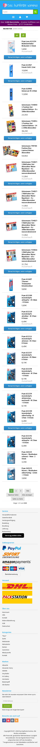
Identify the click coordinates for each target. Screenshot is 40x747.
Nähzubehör (6, 644)
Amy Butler (5, 674)
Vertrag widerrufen (13, 535)
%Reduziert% (6, 653)
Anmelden (7, 706)
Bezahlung (5, 526)
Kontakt (4, 618)
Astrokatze (5, 679)
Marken (4, 647)
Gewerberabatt (7, 518)
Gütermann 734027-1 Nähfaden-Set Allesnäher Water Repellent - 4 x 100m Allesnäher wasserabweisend (30, 167)
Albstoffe (5, 665)
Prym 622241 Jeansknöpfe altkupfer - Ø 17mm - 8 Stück (29, 439)
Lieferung (5, 529)
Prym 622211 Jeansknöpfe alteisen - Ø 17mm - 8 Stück (29, 339)
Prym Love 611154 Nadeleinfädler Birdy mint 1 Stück (29, 43)
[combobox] (20, 11)
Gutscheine (5, 650)
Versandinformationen (9, 515)
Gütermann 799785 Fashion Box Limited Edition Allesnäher (29, 149)
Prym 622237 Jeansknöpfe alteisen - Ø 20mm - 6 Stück (29, 356)
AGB (3, 623)
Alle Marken (6, 685)
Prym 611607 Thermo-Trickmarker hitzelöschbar (27, 282)
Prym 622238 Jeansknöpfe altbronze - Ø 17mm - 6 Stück (29, 372)
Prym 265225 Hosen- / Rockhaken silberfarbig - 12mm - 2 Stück (29, 471)
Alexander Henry (7, 668)
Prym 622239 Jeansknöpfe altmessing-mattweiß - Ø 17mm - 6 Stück (29, 398)
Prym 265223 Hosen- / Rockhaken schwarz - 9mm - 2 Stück (29, 455)
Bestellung (5, 523)
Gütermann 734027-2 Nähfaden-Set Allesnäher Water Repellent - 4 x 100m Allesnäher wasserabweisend (30, 197)
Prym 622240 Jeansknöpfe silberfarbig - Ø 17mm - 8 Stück (28, 414)
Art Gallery (5, 676)
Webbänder (6, 641)
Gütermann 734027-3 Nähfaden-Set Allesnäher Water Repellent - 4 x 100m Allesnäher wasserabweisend (30, 226)
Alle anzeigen (27, 495)
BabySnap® (6, 682)
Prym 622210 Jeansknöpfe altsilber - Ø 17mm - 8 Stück (29, 314)
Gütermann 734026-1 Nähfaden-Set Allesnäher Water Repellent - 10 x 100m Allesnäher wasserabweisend (30, 255)
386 (27, 491)
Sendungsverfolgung (8, 520)
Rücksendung (6, 531)
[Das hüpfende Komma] (20, 5)
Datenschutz (6, 626)
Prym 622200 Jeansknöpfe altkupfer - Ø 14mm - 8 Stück (29, 298)
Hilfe (3, 615)
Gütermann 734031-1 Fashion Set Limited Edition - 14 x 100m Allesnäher (30, 124)
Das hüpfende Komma (26, 731)
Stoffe (4, 639)
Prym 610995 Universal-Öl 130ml (29, 90)
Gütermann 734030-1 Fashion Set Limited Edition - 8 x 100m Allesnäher (30, 108)
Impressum (5, 612)
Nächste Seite (13, 495)
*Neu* (4, 636)
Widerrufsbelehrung (8, 621)
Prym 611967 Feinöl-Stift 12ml (28, 66)
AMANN (4, 671)
